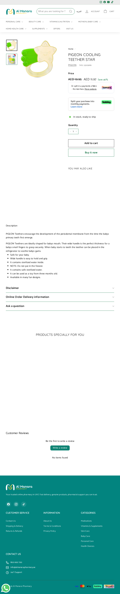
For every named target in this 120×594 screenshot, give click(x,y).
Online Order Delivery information (27, 297)
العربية (79, 11)
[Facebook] (8, 504)
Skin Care (85, 531)
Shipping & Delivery (14, 526)
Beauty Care (35, 22)
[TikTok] (23, 504)
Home (70, 49)
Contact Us (11, 521)
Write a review (60, 448)
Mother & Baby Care (88, 22)
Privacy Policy (49, 531)
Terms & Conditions (52, 526)
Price (71, 74)
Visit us (69, 29)
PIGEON (72, 65)
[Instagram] (16, 504)
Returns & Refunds (14, 531)
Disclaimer (12, 288)
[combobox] (56, 11)
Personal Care (13, 22)
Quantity (73, 125)
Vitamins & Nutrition (60, 22)
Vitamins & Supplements (91, 526)
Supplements (38, 29)
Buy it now (91, 152)
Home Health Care (15, 29)
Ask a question (15, 306)
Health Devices (87, 546)
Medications (86, 521)
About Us (47, 521)
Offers (56, 29)
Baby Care (85, 536)
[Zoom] (39, 58)
